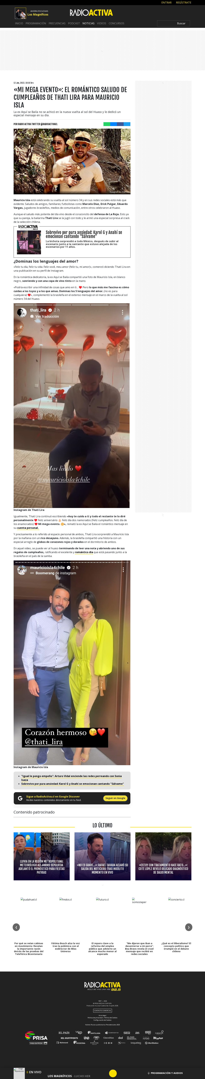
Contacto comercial (102, 1011)
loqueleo (137, 1042)
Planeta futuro (145, 1038)
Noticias (88, 23)
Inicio (19, 23)
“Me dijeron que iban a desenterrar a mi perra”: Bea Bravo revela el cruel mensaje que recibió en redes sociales (139, 949)
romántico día (84, 552)
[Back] (97, 1073)
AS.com (137, 1033)
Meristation (152, 1042)
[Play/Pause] (113, 1073)
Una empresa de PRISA (37, 1035)
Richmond (63, 1042)
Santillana (96, 1033)
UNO (88, 1038)
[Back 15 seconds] (105, 1073)
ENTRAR (166, 2)
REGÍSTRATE (183, 2)
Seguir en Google (115, 798)
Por (36, 124)
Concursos (116, 23)
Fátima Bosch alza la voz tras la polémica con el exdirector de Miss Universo (65, 947)
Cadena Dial (122, 1038)
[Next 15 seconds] (120, 1073)
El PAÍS (65, 1033)
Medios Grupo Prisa (37, 1043)
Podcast (74, 23)
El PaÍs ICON (109, 1042)
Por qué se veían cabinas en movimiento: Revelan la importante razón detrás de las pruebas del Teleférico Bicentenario (28, 949)
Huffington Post (70, 1038)
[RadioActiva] (91, 13)
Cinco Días (109, 1038)
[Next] (128, 1073)
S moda (123, 1042)
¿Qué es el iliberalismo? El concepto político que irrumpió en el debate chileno (176, 947)
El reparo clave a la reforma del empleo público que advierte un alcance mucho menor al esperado (102, 949)
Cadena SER (127, 1033)
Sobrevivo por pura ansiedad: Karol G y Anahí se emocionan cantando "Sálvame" (72, 783)
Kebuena (156, 1038)
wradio (97, 1038)
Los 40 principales (81, 1033)
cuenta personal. (28, 528)
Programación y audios (166, 1073)
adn (148, 1033)
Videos (101, 23)
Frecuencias (57, 23)
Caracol (159, 1033)
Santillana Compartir (113, 1033)
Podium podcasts (95, 1042)
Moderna (79, 1042)
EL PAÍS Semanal (133, 1038)
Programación (36, 23)
